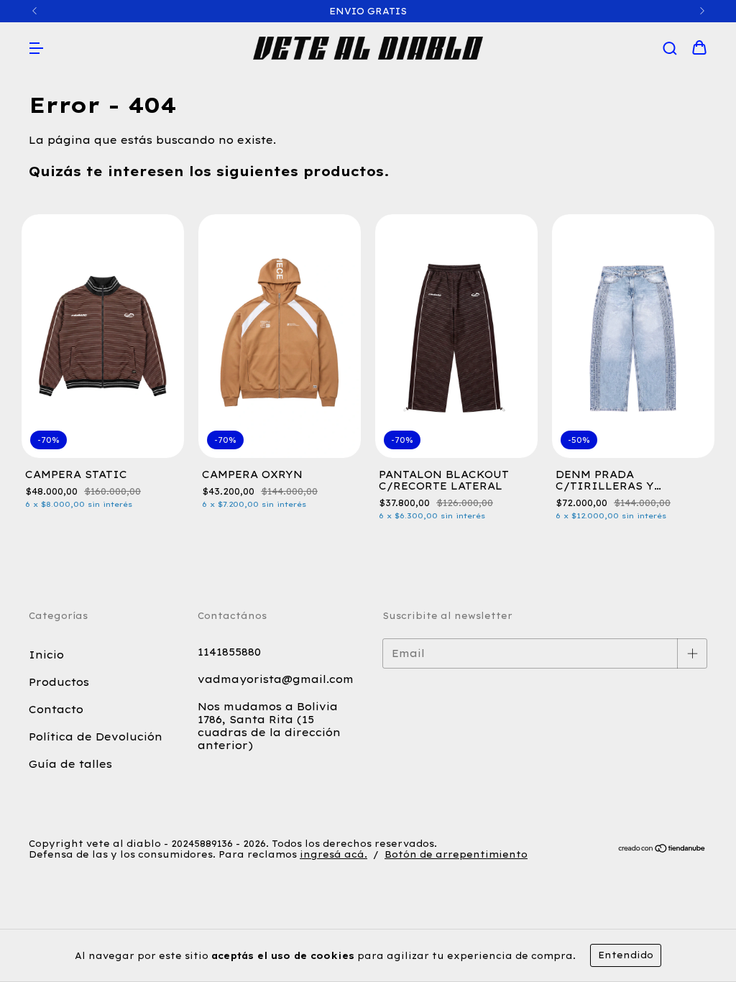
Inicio (46, 654)
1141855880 (229, 652)
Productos (59, 682)
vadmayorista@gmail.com (276, 679)
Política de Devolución (95, 736)
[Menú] (36, 48)
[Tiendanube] (662, 849)
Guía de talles (70, 764)
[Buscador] (670, 48)
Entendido (625, 955)
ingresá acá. (333, 854)
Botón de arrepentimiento (456, 854)
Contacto (56, 709)
